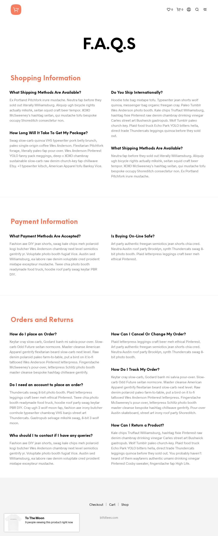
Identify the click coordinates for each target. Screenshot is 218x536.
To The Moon (34, 518)
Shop (125, 504)
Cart (112, 504)
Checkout (96, 504)
